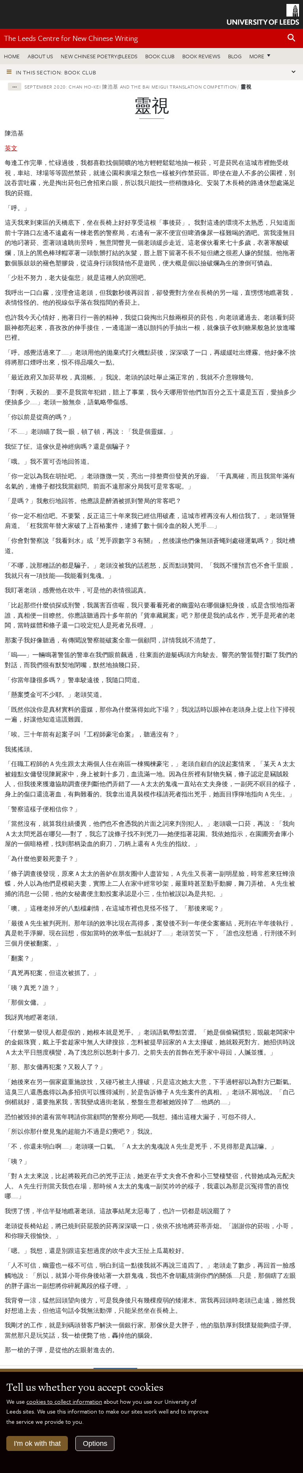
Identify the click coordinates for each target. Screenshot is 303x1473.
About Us (40, 56)
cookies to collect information (64, 1401)
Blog (234, 56)
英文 (11, 148)
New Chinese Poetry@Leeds (99, 56)
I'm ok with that (37, 1443)
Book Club (159, 56)
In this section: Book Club (56, 72)
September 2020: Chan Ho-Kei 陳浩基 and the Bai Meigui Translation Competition (130, 86)
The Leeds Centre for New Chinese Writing (71, 38)
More (262, 56)
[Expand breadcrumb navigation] (14, 87)
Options (95, 1443)
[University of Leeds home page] (263, 14)
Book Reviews (201, 56)
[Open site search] (291, 38)
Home (12, 56)
